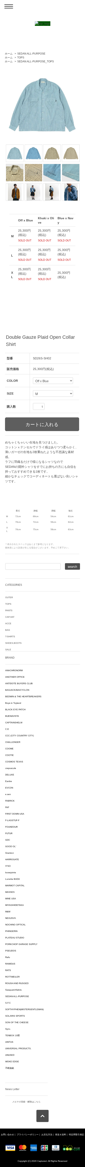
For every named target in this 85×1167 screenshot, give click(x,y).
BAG (7, 630)
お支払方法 (46, 1134)
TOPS (20, 57)
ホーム (9, 53)
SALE (8, 649)
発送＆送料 (60, 1134)
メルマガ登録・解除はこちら (26, 1102)
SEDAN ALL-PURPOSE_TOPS (35, 61)
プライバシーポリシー (28, 1134)
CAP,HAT (9, 617)
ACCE (8, 623)
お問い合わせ (7, 1134)
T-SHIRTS (10, 636)
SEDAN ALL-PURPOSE (31, 53)
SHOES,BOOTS (13, 643)
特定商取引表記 (76, 1134)
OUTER (9, 597)
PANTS (8, 610)
